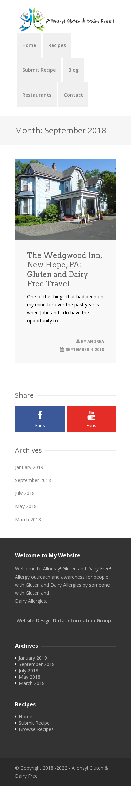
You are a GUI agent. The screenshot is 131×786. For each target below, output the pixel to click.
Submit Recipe (39, 70)
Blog (73, 70)
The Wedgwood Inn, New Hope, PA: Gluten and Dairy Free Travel (64, 269)
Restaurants (36, 95)
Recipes (57, 45)
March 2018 (28, 519)
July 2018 (25, 493)
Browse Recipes (36, 729)
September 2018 (33, 480)
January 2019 (29, 467)
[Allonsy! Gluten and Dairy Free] (65, 20)
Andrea (95, 341)
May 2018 (26, 506)
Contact (73, 95)
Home (29, 45)
